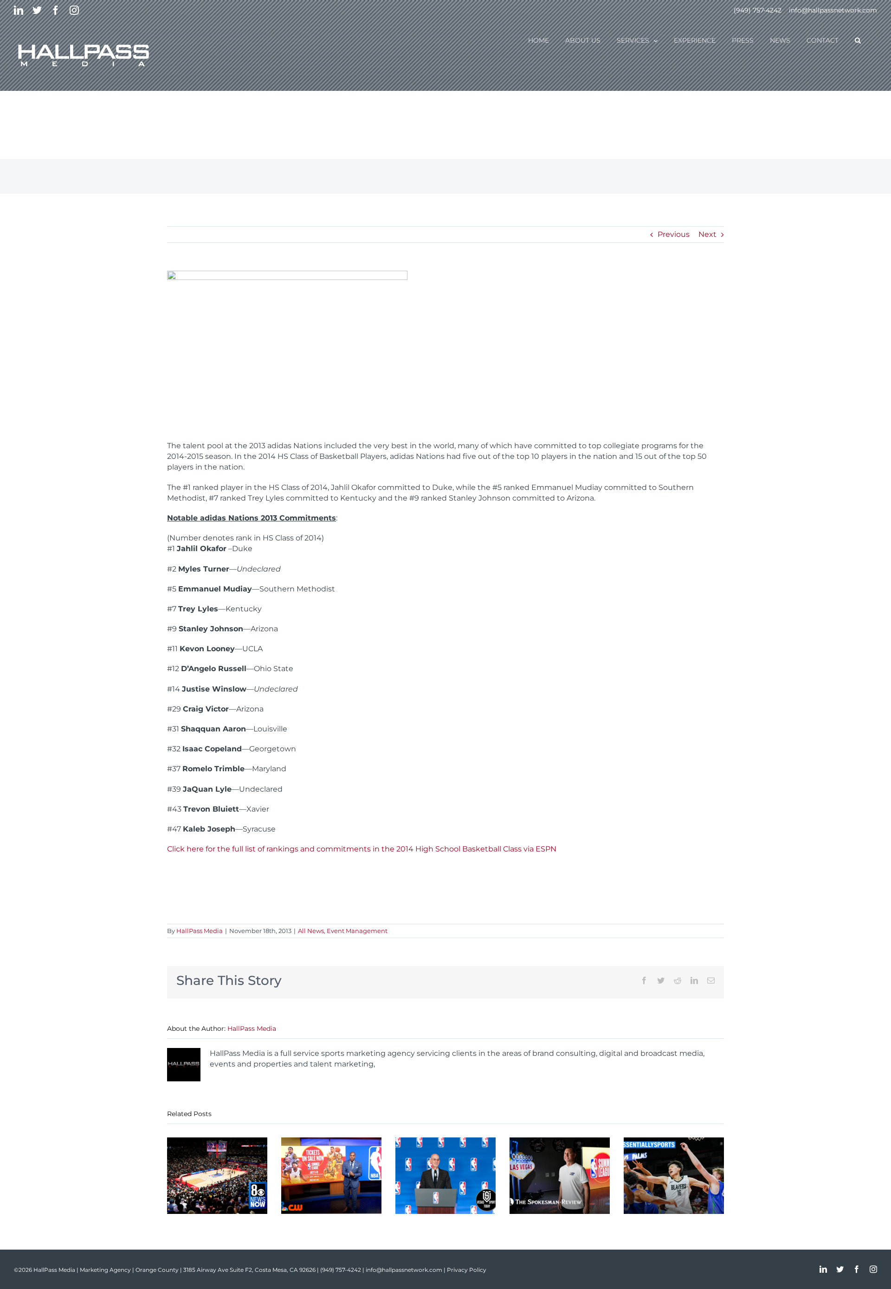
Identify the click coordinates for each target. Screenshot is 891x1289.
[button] (858, 39)
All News (311, 930)
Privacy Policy (466, 1269)
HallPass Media (199, 930)
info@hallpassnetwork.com (833, 10)
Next (707, 234)
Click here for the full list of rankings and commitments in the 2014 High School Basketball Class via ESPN (361, 849)
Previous (674, 234)
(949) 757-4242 (757, 10)
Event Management (357, 930)
